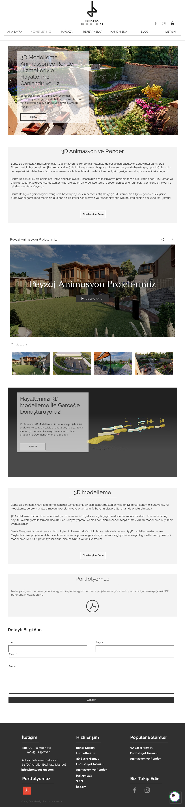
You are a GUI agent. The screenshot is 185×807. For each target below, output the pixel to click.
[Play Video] (31, 363)
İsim (11, 642)
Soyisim (100, 642)
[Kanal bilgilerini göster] (171, 239)
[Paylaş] (163, 239)
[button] (172, 23)
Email (12, 654)
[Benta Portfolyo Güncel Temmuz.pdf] (92, 606)
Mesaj (12, 666)
